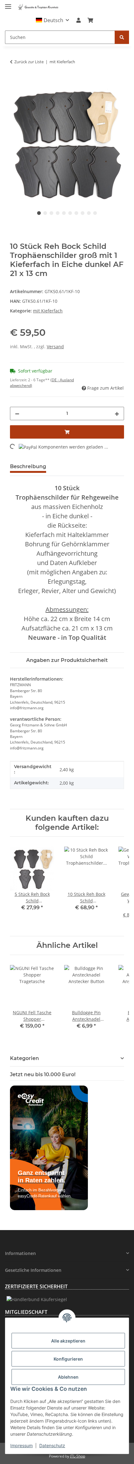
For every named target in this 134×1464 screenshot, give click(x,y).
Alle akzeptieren (68, 1340)
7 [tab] (76, 213)
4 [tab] (58, 213)
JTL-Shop (77, 1456)
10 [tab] (95, 213)
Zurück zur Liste (29, 61)
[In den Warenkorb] (15, 84)
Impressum (21, 1445)
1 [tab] (39, 213)
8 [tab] (82, 213)
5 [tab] (64, 213)
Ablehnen (68, 1377)
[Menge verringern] (17, 413)
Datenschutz (52, 1445)
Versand (55, 346)
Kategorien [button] (24, 1058)
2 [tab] (45, 213)
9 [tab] (89, 213)
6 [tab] (70, 213)
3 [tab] (51, 213)
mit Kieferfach (48, 311)
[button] (52, 20)
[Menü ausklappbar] (8, 4)
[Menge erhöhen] (117, 413)
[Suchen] (122, 37)
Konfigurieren (68, 1359)
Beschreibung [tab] (28, 466)
